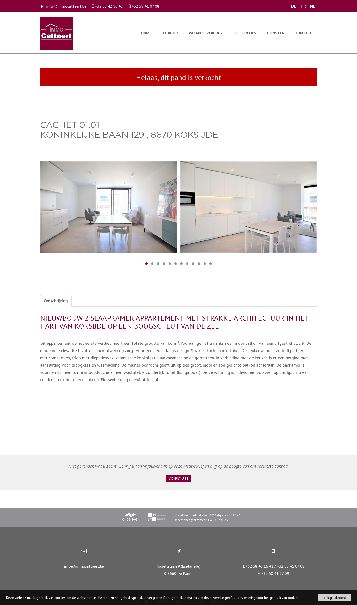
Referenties (244, 32)
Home (146, 32)
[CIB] (130, 517)
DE (293, 6)
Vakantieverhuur (205, 32)
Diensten (276, 32)
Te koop (170, 32)
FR (303, 6)
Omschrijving (56, 301)
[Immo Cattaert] (56, 33)
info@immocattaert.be (84, 566)
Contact (304, 32)
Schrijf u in (178, 478)
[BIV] (158, 517)
